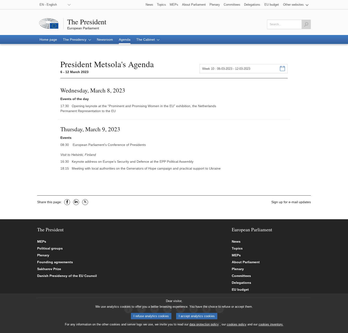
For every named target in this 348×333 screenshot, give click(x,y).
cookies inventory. (271, 324)
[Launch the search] (306, 24)
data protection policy (204, 324)
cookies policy (236, 324)
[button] (296, 4)
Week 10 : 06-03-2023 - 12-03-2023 (226, 68)
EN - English (48, 4)
